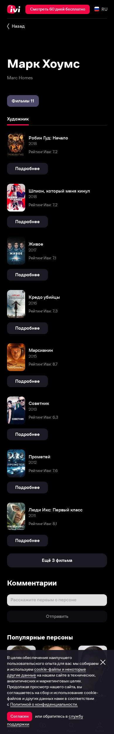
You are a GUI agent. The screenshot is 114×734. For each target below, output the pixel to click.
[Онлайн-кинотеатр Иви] (15, 9)
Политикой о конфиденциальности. (44, 704)
